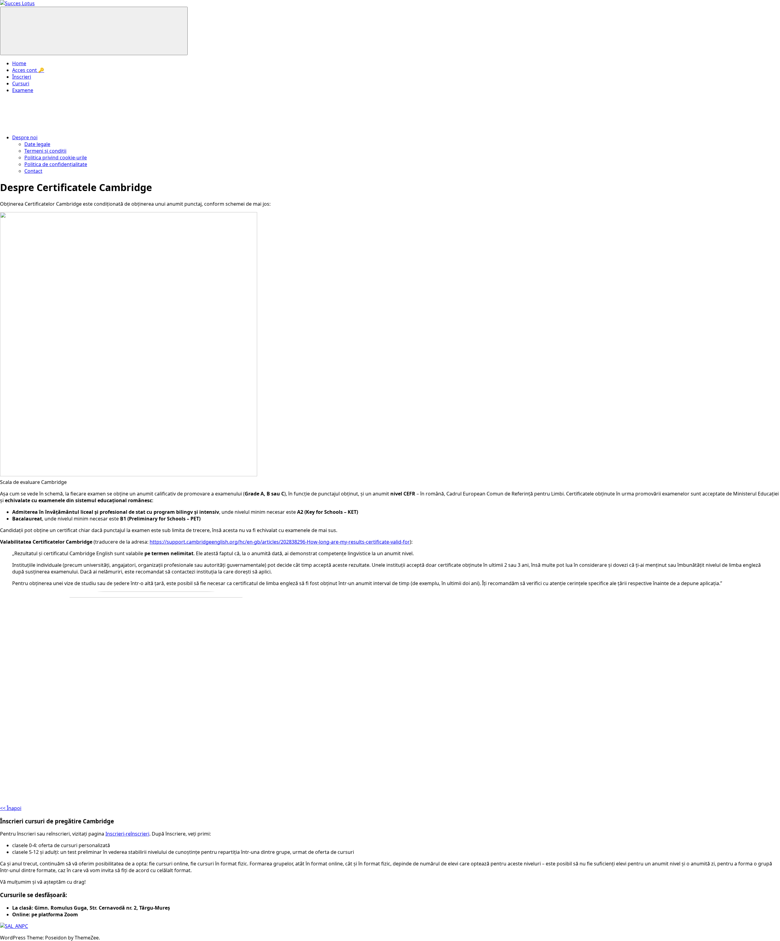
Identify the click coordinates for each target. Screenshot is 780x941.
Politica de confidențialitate (55, 164)
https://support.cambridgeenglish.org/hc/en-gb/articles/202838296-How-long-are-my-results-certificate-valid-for (280, 541)
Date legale (37, 144)
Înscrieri (21, 76)
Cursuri (20, 83)
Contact (33, 171)
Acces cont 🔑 (28, 70)
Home (19, 63)
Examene (22, 90)
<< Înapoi (10, 808)
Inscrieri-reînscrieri (127, 833)
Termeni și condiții (45, 150)
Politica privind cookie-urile (55, 157)
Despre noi (24, 137)
